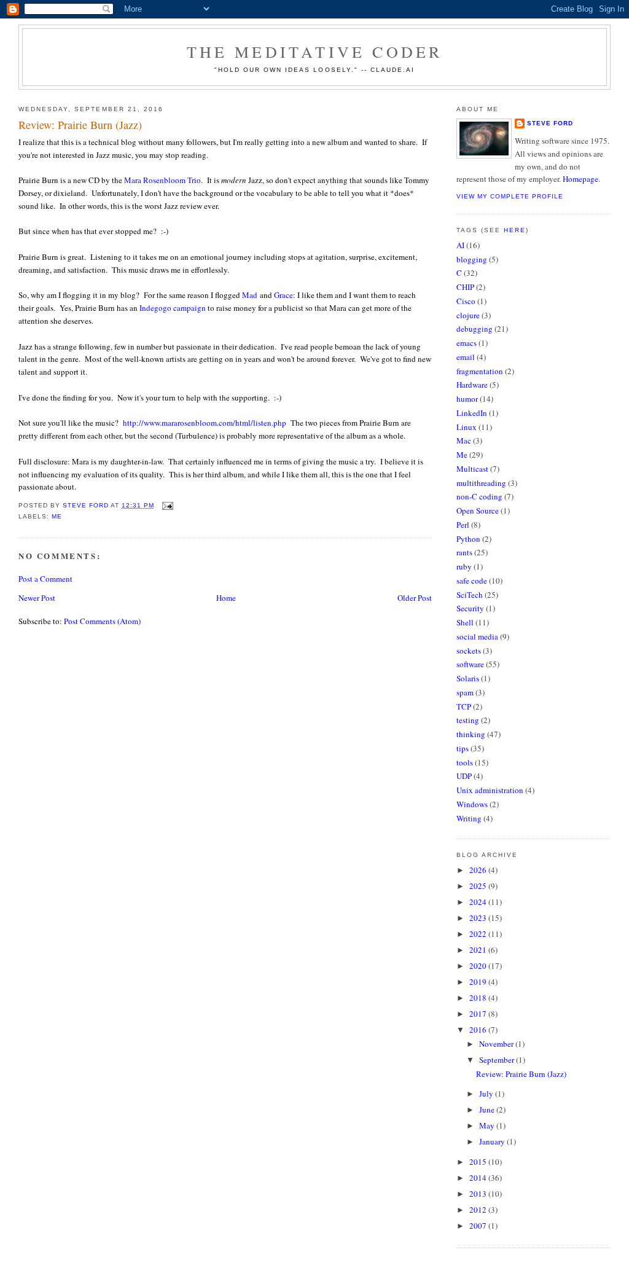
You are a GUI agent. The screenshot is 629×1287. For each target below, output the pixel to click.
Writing (469, 818)
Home (226, 597)
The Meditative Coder (315, 51)
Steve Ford (550, 123)
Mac (463, 440)
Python (468, 538)
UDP (464, 775)
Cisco (465, 301)
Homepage (580, 178)
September (497, 1059)
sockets (468, 650)
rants (464, 552)
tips (462, 748)
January (493, 1141)
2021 (478, 949)
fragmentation (479, 371)
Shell (465, 622)
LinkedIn (471, 412)
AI (460, 245)
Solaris (467, 678)
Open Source (477, 510)
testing (467, 720)
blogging (471, 259)
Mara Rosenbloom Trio (162, 180)
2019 (478, 981)
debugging (474, 328)
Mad (249, 294)
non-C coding (479, 496)
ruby (464, 566)
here (515, 230)
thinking (470, 734)
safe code (471, 580)
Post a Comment (45, 578)
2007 (478, 1225)
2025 (478, 885)
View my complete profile (509, 196)
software (470, 664)
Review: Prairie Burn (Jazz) (521, 1073)
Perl (462, 524)
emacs (466, 342)
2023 (478, 917)
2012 (478, 1209)
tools (464, 762)
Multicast (472, 468)
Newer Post (36, 597)
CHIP (465, 286)
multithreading (481, 482)
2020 (478, 965)
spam (465, 692)
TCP (463, 706)
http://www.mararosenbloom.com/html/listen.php (204, 422)
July (487, 1093)
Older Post (414, 597)
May (487, 1125)
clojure (468, 315)
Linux (466, 426)
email (465, 356)
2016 (478, 1029)
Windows (472, 804)
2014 (478, 1177)
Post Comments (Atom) (102, 621)
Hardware (472, 384)
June (487, 1109)
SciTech (469, 594)
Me (57, 516)
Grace (283, 294)
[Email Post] (167, 505)
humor (467, 398)
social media (477, 636)
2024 (478, 901)
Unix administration (489, 790)
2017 (478, 1013)
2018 (478, 997)
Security (470, 608)
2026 (478, 869)
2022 (478, 933)
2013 (478, 1193)
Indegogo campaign (172, 307)
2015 (478, 1161)
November (497, 1043)
